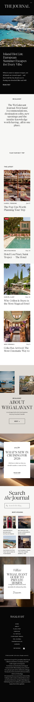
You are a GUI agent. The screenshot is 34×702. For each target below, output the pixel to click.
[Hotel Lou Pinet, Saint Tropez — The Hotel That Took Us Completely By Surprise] (17, 232)
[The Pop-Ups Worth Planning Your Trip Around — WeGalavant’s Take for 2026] (17, 185)
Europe (6, 297)
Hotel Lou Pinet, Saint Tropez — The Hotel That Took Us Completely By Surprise (17, 258)
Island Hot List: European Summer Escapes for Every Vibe (14, 59)
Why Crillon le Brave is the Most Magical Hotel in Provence (16, 303)
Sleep (12, 297)
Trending (13, 203)
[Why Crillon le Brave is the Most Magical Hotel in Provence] (17, 279)
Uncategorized (10, 251)
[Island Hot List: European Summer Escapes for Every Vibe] (17, 31)
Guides (6, 203)
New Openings (9, 344)
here (28, 670)
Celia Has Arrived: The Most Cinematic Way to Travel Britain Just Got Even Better (17, 352)
